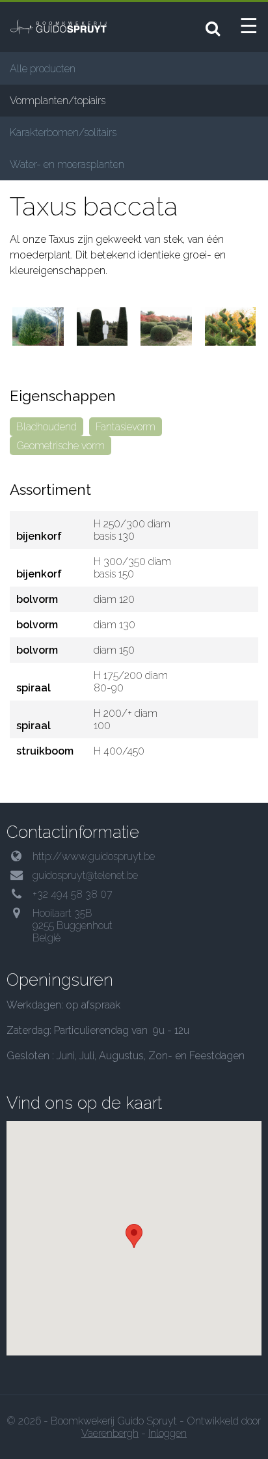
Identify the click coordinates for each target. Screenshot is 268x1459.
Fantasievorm (125, 427)
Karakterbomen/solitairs (63, 132)
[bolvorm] (166, 326)
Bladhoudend (46, 427)
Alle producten (42, 69)
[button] (134, 1236)
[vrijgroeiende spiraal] (230, 326)
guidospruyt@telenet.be (85, 875)
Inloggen (167, 1433)
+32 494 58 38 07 (73, 894)
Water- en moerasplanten (67, 164)
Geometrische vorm (60, 445)
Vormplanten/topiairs (57, 100)
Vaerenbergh (110, 1433)
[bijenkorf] (38, 326)
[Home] (68, 27)
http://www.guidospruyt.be (94, 856)
